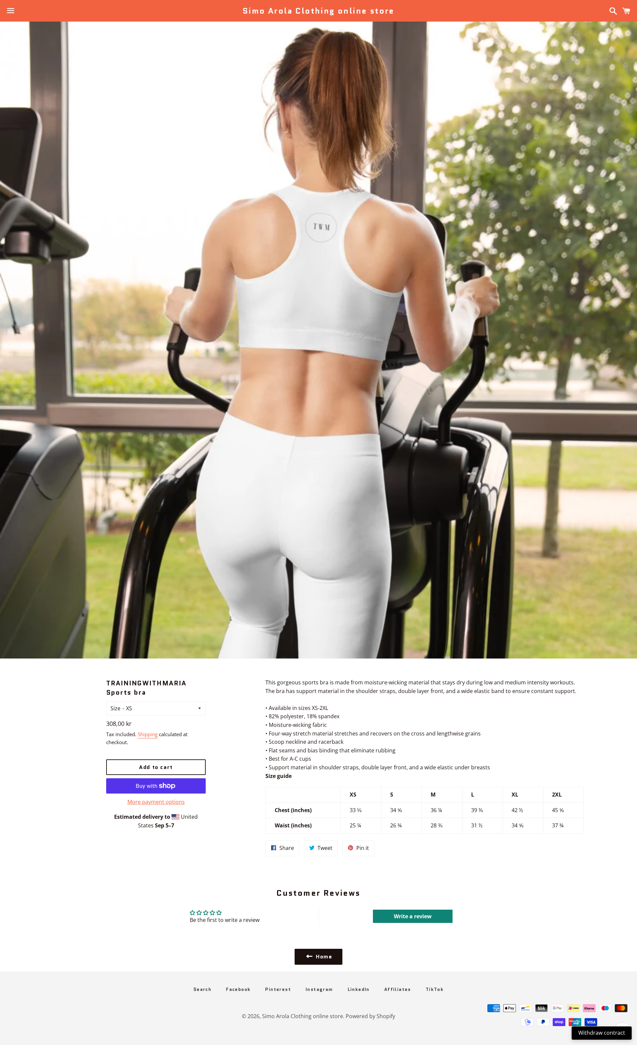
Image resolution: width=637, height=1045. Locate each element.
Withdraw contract (601, 1032)
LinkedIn (359, 989)
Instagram (319, 989)
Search (202, 989)
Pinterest (278, 989)
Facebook (238, 989)
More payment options (156, 801)
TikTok (435, 989)
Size (115, 708)
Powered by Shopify (370, 1016)
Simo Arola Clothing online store (318, 11)
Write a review (413, 916)
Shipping (148, 734)
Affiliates (397, 989)
